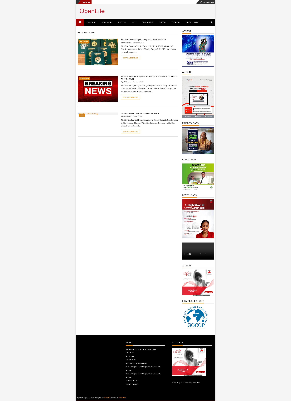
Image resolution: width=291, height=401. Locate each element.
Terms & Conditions (132, 384)
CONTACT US (131, 360)
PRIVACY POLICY (132, 381)
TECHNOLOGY (148, 22)
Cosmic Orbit (195, 383)
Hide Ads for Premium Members (136, 363)
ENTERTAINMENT (193, 22)
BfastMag (107, 398)
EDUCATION (91, 22)
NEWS (82, 115)
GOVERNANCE (107, 22)
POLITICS (162, 22)
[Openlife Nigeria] (80, 22)
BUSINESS (122, 22)
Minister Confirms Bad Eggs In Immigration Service (140, 113)
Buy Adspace (130, 356)
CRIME (134, 22)
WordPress (122, 398)
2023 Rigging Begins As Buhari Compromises (141, 349)
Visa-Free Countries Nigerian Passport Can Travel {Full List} (143, 40)
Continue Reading (130, 58)
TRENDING (176, 22)
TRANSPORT (84, 42)
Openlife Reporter (126, 42)
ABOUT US (130, 353)
